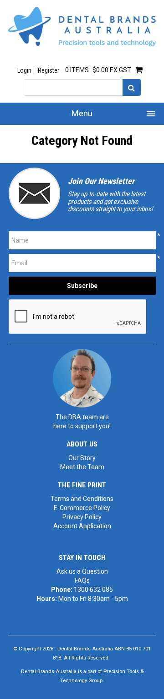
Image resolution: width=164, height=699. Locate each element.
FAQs (82, 580)
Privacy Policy (82, 517)
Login (24, 70)
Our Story (82, 457)
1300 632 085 (93, 589)
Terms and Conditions (82, 498)
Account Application (82, 526)
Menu (82, 113)
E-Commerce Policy (82, 507)
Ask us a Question (82, 571)
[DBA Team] (82, 378)
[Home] (82, 26)
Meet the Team (82, 467)
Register (48, 70)
